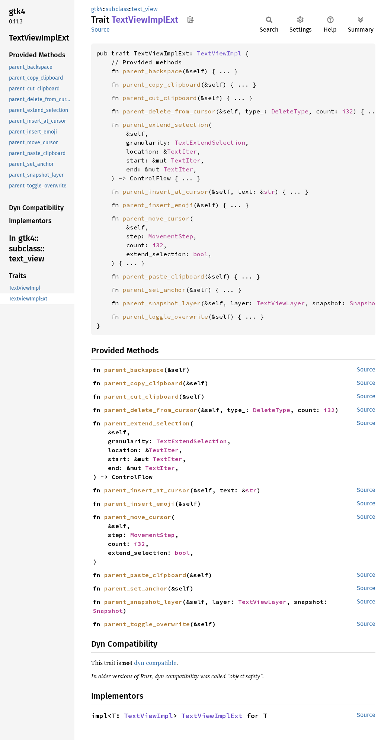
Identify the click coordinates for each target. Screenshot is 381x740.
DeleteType (289, 111)
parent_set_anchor (154, 289)
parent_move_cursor (155, 218)
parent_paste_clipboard (163, 276)
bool (200, 254)
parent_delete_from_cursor (168, 111)
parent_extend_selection (165, 124)
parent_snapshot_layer (161, 303)
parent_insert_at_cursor (165, 191)
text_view (144, 9)
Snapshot (364, 303)
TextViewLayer (280, 303)
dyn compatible (155, 663)
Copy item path (190, 19)
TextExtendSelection (210, 142)
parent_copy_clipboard (161, 84)
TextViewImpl (219, 53)
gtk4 (97, 9)
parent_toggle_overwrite (165, 316)
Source (100, 29)
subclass (117, 9)
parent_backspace (152, 71)
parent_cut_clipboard (159, 98)
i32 (347, 111)
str (269, 191)
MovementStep (170, 236)
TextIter (182, 151)
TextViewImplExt (212, 715)
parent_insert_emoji (157, 205)
